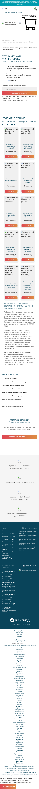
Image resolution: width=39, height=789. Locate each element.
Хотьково (19, 658)
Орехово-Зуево (19, 754)
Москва (19, 647)
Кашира (19, 699)
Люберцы (19, 688)
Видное (19, 691)
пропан (25, 772)
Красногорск (19, 693)
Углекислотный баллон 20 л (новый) (28, 215)
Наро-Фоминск (19, 682)
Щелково (19, 649)
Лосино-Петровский (19, 722)
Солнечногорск (19, 654)
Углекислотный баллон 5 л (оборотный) (28, 249)
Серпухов (19, 750)
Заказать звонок (10, 24)
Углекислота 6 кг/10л (8, 539)
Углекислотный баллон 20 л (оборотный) (11, 249)
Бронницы (19, 761)
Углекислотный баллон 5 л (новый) (11, 180)
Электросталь (19, 746)
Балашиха (19, 763)
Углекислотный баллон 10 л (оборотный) (11, 215)
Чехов (23, 631)
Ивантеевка (20, 726)
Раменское (19, 664)
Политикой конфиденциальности (14, 100)
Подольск (19, 752)
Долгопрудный (19, 734)
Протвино (19, 743)
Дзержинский (19, 715)
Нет (20, 636)
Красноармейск (19, 765)
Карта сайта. (27, 776)
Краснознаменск (19, 719)
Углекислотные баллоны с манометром (15, 382)
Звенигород (19, 757)
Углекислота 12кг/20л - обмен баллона (27, 536)
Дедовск (19, 702)
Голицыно (19, 673)
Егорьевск (19, 706)
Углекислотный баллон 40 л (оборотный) (28, 146)
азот (30, 772)
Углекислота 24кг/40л (8, 534)
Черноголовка (19, 713)
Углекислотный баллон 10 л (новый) (28, 180)
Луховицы (19, 689)
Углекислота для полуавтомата (12, 399)
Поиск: (19, 642)
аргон (34, 772)
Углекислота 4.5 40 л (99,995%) (8, 552)
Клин (19, 697)
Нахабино (19, 695)
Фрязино (19, 730)
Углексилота (6, 40)
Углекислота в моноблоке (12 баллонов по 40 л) (7, 557)
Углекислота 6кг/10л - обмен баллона (27, 540)
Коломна (19, 756)
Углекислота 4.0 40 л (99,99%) (8, 548)
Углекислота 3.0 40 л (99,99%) (8, 544)
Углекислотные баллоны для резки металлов (17, 396)
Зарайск (19, 704)
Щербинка (19, 739)
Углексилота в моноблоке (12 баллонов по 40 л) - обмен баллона (27, 548)
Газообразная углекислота (10, 378)
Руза (19, 662)
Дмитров (19, 708)
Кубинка (19, 671)
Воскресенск (19, 710)
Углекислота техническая (10, 403)
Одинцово (19, 669)
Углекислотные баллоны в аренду (13, 406)
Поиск (14, 40)
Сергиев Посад (19, 656)
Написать (33, 16)
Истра (20, 700)
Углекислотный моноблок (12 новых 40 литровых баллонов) (11, 284)
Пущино (19, 717)
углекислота (13, 774)
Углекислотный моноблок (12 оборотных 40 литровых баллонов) (28, 285)
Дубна (20, 732)
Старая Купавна (19, 678)
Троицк (19, 735)
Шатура (19, 651)
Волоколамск (19, 711)
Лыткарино (19, 724)
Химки (19, 748)
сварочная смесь (30, 774)
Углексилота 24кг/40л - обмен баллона (27, 532)
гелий (10, 776)
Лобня (20, 721)
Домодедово (19, 759)
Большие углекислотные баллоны (13, 385)
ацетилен (5, 774)
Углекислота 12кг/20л (8, 536)
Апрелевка (19, 680)
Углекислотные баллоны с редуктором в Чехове (18, 42)
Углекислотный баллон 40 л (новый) (11, 146)
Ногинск (19, 675)
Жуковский (19, 745)
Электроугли (19, 677)
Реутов (19, 728)
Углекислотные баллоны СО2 (11, 389)
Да (18, 636)
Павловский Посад (19, 667)
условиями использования (10, 782)
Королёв (19, 741)
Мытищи (19, 684)
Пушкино (19, 666)
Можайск (19, 686)
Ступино (19, 660)
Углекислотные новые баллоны (12, 410)
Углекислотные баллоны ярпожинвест (14, 392)
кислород (21, 774)
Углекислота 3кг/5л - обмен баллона (27, 543)
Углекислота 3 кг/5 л (8, 541)
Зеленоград (19, 737)
